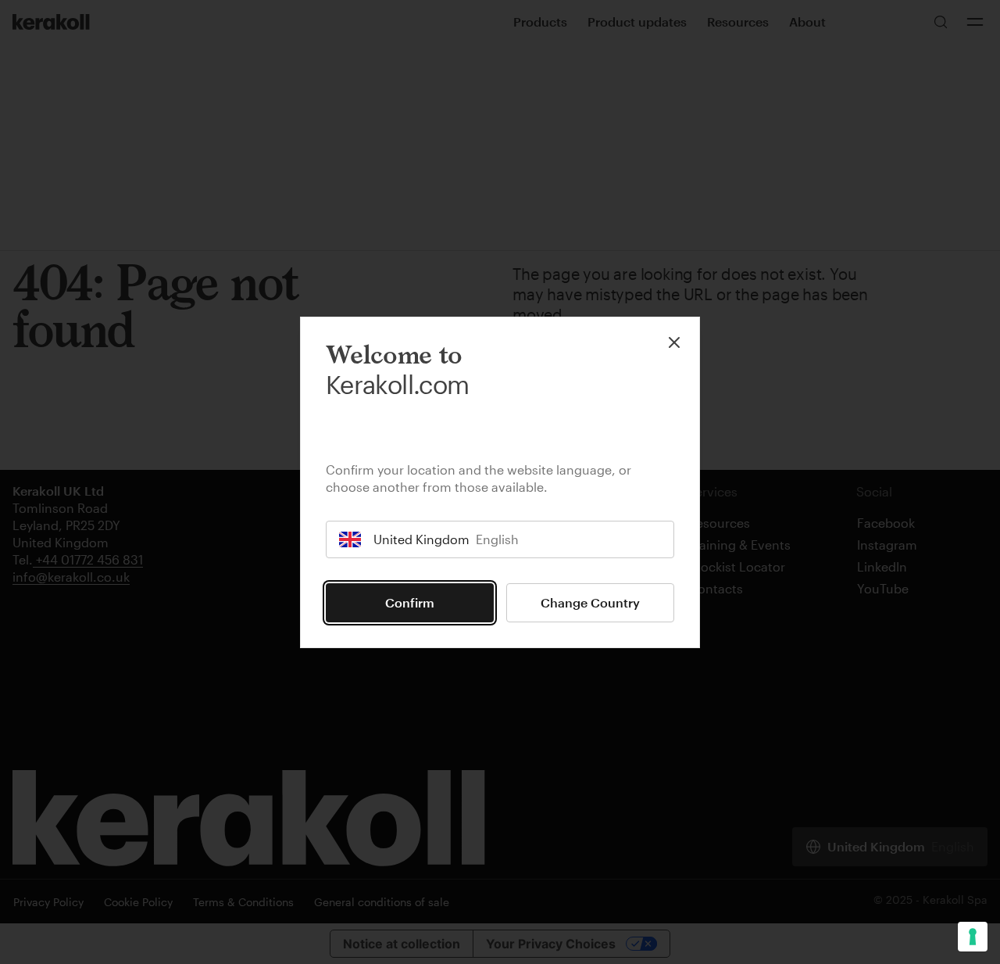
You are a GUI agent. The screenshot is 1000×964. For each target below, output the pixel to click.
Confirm (409, 602)
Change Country (590, 602)
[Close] (674, 342)
